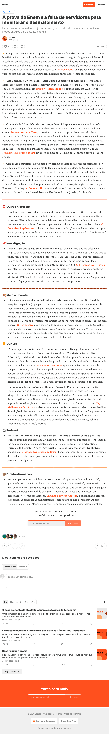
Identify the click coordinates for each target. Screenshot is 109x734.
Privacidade (48, 713)
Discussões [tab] (30, 602)
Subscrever (89, 4)
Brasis (12, 37)
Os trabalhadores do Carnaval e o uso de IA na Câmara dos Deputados (43, 630)
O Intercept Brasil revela (90, 265)
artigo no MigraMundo (49, 89)
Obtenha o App (68, 721)
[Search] (104, 602)
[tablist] (15, 567)
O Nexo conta (66, 70)
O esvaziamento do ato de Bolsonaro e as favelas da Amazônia (39, 610)
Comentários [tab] (10, 566)
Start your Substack (45, 721)
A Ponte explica (35, 188)
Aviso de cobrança (72, 713)
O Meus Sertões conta (50, 365)
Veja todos (10, 671)
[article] (54, 616)
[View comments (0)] (15, 46)
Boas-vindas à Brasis (14, 651)
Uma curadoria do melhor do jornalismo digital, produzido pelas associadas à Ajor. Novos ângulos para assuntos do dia (46, 615)
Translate (8, 12)
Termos (58, 713)
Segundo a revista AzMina (62, 496)
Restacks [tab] (23, 566)
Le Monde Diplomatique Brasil (39, 452)
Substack (42, 728)
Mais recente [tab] (16, 602)
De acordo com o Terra (24, 132)
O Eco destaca (25, 325)
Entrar (101, 4)
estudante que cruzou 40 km (18, 153)
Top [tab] (5, 602)
